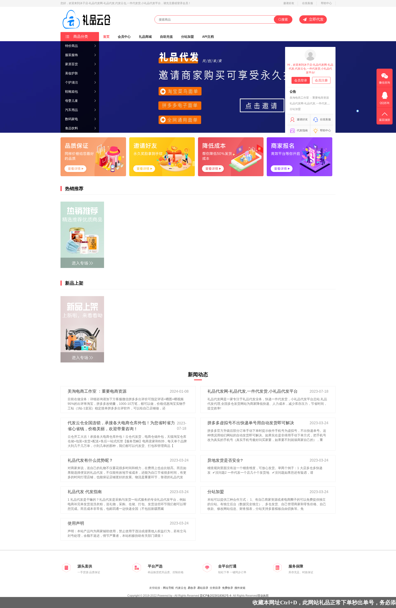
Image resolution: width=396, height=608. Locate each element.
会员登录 (300, 80)
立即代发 (316, 19)
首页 (106, 36)
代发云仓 (180, 587)
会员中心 (124, 36)
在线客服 (307, 3)
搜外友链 (239, 587)
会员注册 (321, 80)
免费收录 (227, 587)
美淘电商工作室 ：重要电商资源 (309, 97)
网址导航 (168, 587)
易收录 (192, 587)
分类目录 (215, 587)
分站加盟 (187, 36)
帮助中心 (326, 3)
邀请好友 (288, 3)
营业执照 (263, 595)
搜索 (284, 19)
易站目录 (202, 587)
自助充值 (166, 36)
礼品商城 (145, 36)
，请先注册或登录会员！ (176, 3)
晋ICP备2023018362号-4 (215, 595)
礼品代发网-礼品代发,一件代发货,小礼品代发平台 (320, 103)
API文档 (208, 36)
